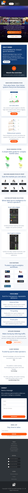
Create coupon (17, 342)
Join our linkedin (13, 461)
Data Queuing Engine (14, 449)
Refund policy (14, 479)
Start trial (14, 113)
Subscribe (14, 434)
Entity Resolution (14, 447)
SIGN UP (16, 3)
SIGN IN (11, 3)
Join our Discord (13, 466)
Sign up (9, 342)
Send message (14, 416)
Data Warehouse (14, 445)
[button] (14, 32)
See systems (14, 141)
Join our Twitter (13, 464)
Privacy (14, 476)
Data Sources (14, 443)
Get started (6, 61)
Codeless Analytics (14, 450)
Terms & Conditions (14, 474)
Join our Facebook (14, 458)
